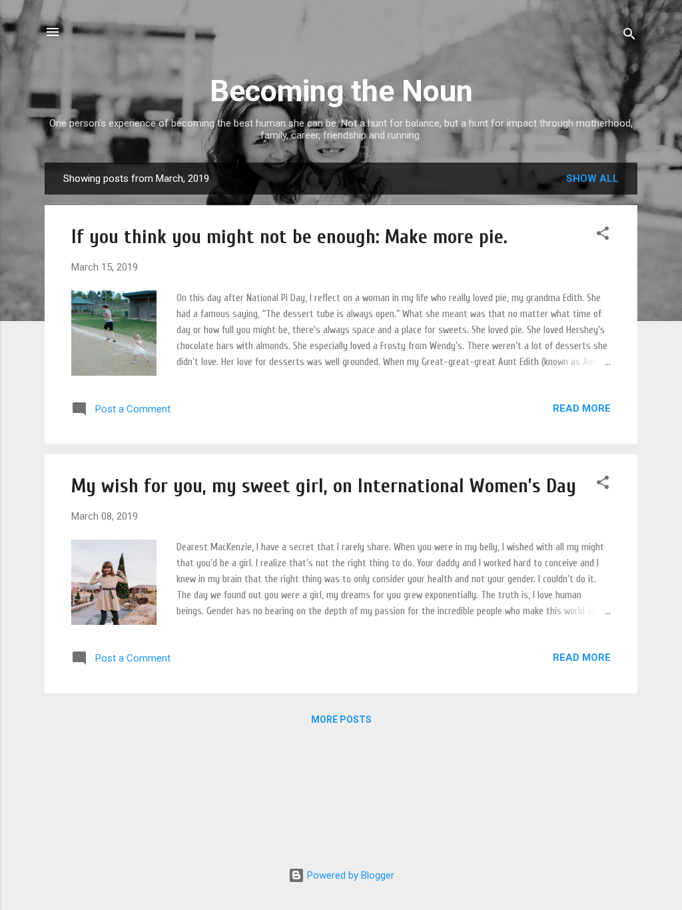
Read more (582, 408)
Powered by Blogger (349, 875)
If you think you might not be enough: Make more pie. (289, 236)
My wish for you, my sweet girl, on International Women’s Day (323, 486)
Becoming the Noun (341, 91)
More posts (341, 719)
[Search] (629, 36)
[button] (603, 235)
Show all (592, 179)
